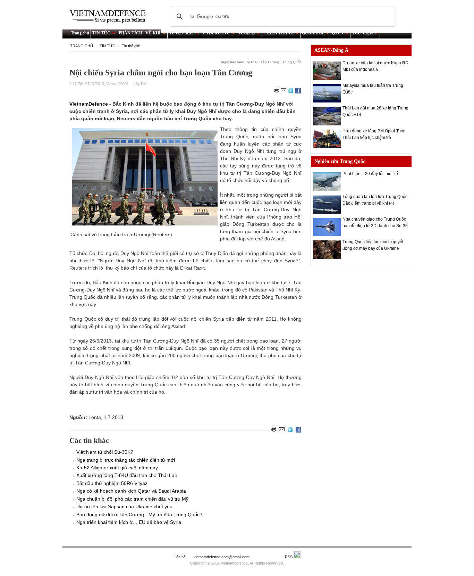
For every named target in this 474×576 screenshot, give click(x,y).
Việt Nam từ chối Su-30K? (104, 452)
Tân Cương (270, 62)
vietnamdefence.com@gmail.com (222, 557)
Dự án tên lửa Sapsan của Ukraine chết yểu (124, 506)
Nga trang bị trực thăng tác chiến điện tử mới (125, 460)
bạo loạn (237, 62)
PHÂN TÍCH (130, 33)
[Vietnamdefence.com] (110, 16)
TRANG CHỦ (81, 46)
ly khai (252, 62)
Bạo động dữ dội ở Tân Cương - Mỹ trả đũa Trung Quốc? (139, 514)
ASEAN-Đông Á (331, 50)
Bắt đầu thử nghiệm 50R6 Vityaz (111, 483)
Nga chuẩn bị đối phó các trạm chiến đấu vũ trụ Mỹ (132, 499)
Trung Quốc (292, 62)
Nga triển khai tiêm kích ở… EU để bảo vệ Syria (128, 522)
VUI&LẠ (246, 33)
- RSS (288, 557)
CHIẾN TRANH (278, 33)
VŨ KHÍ (153, 33)
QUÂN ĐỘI (312, 33)
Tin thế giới (131, 46)
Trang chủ (80, 33)
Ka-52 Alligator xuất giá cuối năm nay (117, 467)
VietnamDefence (89, 104)
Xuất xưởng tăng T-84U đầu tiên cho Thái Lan (126, 475)
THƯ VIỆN (362, 33)
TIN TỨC (101, 33)
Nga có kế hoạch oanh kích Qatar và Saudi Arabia (131, 491)
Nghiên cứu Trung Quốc (339, 161)
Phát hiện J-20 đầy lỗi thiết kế (370, 173)
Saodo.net (266, 557)
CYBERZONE (216, 33)
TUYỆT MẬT (181, 33)
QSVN (338, 33)
